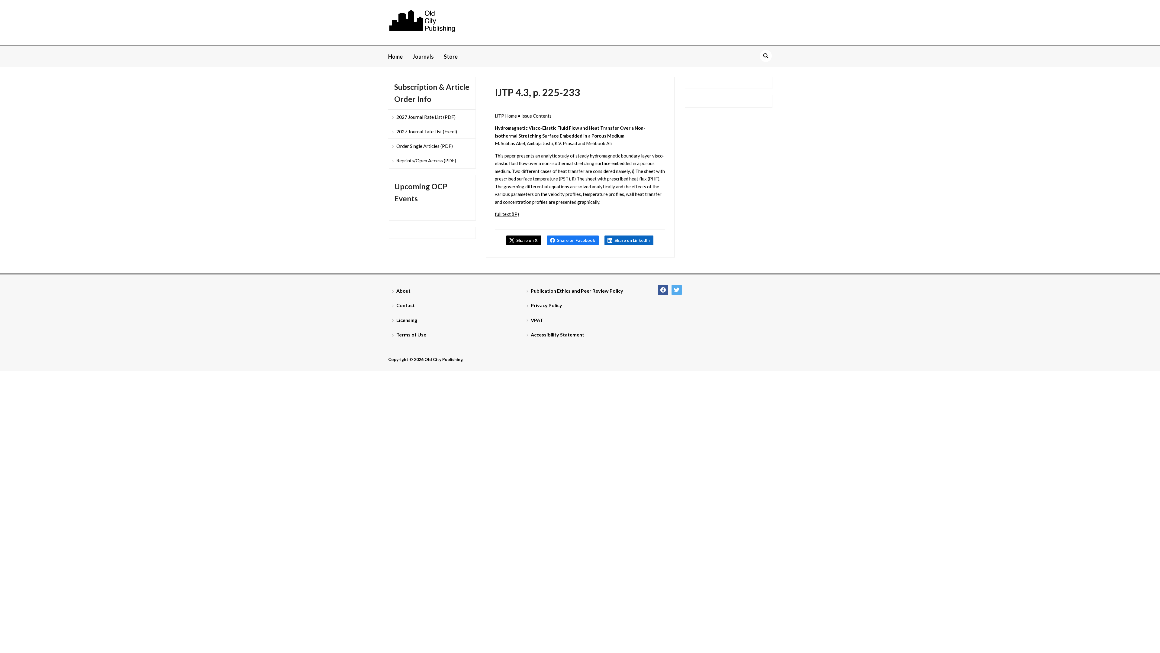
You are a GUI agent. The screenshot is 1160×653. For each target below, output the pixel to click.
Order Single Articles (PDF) (424, 146)
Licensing (406, 320)
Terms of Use (411, 334)
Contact (405, 305)
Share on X (527, 240)
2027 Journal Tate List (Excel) (426, 131)
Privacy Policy (546, 305)
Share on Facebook (576, 240)
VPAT (537, 320)
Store (451, 56)
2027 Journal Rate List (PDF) (426, 117)
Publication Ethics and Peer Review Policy (577, 291)
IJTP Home (506, 116)
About (403, 291)
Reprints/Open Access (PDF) (426, 160)
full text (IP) (507, 214)
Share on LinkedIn (632, 240)
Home (395, 56)
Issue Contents (536, 116)
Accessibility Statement (557, 334)
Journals (423, 56)
